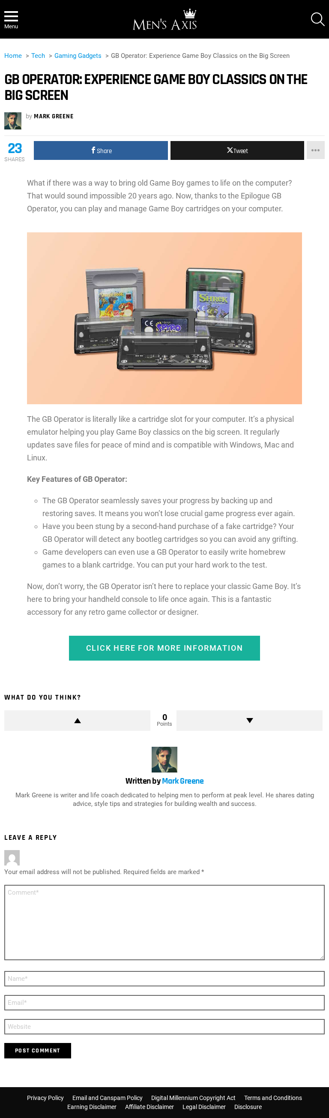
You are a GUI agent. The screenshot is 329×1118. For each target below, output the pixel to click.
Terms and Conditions (273, 1097)
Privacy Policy (45, 1097)
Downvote (249, 720)
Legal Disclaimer (204, 1106)
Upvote (77, 720)
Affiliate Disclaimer (149, 1106)
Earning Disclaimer (92, 1106)
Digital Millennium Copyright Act (193, 1097)
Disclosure (248, 1106)
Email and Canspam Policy (107, 1097)
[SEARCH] (318, 19)
